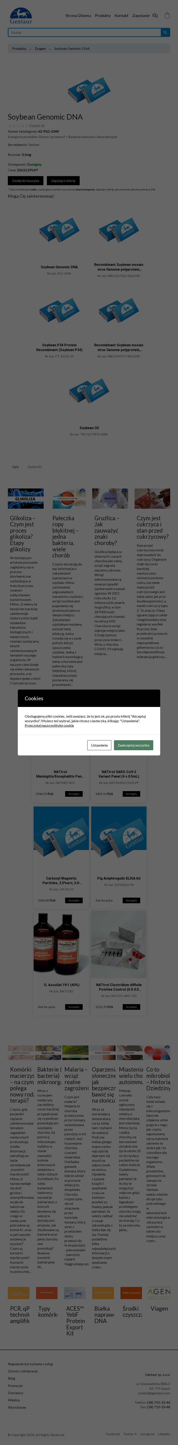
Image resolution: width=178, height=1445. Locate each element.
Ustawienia (99, 745)
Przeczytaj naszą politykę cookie (49, 725)
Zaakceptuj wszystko (134, 745)
